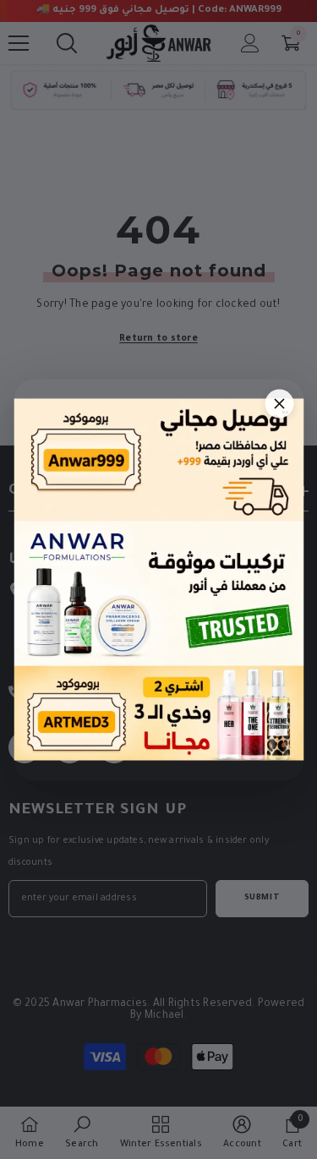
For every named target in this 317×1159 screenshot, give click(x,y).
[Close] (279, 403)
